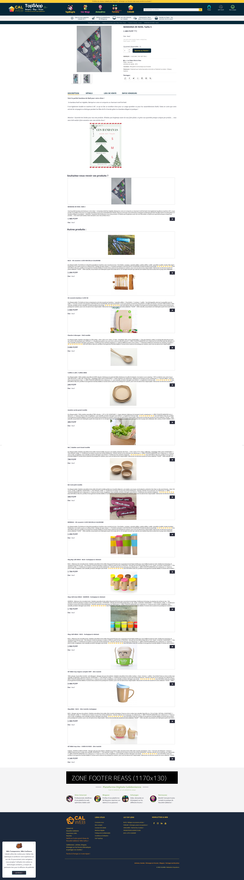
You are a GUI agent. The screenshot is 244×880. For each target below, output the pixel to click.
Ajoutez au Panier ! (142, 51)
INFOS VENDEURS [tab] (129, 93)
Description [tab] (73, 93)
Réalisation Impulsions (172, 867)
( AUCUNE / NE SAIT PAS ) (139, 56)
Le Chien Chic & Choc (134, 60)
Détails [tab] (89, 93)
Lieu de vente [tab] (110, 93)
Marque (126, 56)
